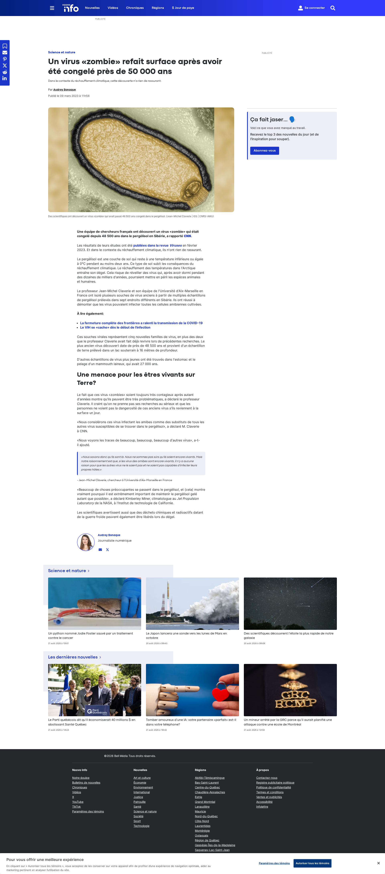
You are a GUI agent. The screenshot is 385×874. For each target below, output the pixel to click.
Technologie (141, 825)
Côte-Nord (202, 821)
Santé (137, 806)
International (142, 792)
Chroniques (135, 8)
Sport (137, 821)
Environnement (143, 787)
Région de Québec (207, 840)
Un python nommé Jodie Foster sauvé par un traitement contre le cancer (90, 635)
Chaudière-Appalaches (210, 792)
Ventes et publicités (269, 797)
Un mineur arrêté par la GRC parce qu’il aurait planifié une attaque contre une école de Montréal (288, 722)
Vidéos (113, 8)
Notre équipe (80, 777)
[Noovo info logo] (71, 8)
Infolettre (262, 806)
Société (138, 816)
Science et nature (61, 52)
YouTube (77, 801)
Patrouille (140, 801)
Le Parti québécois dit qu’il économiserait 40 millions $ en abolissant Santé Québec (91, 722)
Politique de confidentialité (273, 787)
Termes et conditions (270, 792)
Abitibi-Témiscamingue (210, 777)
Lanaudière (202, 806)
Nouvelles (92, 8)
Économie (140, 782)
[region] (192, 863)
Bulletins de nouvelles (86, 782)
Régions (158, 8)
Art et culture (142, 777)
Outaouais (201, 835)
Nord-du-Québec (206, 816)
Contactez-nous (266, 777)
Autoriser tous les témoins (312, 863)
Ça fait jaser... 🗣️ (273, 119)
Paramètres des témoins (88, 811)
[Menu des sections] (52, 8)
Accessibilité (264, 801)
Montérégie (202, 830)
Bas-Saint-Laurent (207, 782)
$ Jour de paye (183, 8)
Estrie (198, 797)
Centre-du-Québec (207, 787)
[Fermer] (378, 863)
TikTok (76, 806)
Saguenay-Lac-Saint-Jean (212, 850)
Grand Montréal (205, 801)
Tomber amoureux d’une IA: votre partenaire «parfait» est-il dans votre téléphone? (191, 722)
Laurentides (202, 825)
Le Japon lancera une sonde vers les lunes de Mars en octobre (186, 635)
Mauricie (200, 811)
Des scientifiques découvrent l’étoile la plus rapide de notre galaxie (288, 635)
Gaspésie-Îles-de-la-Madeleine (215, 845)
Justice (138, 797)
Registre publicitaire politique (275, 782)
